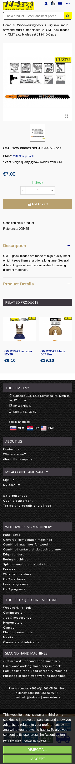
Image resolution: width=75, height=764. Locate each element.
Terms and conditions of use (27, 505)
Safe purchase (15, 495)
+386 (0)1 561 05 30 (43, 688)
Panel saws (11, 534)
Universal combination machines (27, 539)
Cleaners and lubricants (21, 642)
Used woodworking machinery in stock (32, 666)
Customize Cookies (35, 740)
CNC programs (14, 589)
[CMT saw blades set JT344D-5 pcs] (67, 116)
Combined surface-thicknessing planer (32, 549)
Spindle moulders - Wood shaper (28, 564)
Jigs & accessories (17, 617)
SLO (21, 428)
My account (11, 484)
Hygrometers (12, 622)
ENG (51, 428)
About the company (17, 459)
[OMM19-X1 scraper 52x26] (19, 329)
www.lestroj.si (51, 697)
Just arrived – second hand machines (31, 661)
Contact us (11, 449)
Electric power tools (18, 632)
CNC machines (14, 579)
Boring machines (15, 559)
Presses (9, 569)
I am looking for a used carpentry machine (35, 670)
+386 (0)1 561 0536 (41, 692)
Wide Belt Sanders (17, 574)
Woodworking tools (17, 607)
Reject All (38, 750)
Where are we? (14, 454)
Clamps (8, 627)
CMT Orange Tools (23, 156)
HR (37, 428)
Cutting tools (12, 612)
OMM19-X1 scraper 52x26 (18, 353)
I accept (37, 759)
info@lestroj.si (22, 406)
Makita (8, 637)
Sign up (9, 479)
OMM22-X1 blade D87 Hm (52, 353)
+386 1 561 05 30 (24, 411)
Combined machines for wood (25, 544)
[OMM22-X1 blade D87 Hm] (55, 329)
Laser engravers (15, 584)
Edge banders (13, 554)
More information (13, 740)
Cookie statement (18, 500)
